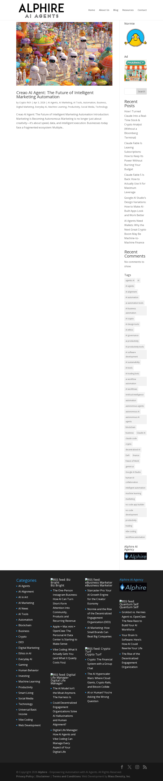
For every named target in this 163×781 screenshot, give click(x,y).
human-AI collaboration (132, 479)
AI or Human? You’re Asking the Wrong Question (99, 697)
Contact (142, 10)
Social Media (87, 106)
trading (129, 525)
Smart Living (25, 693)
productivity (131, 520)
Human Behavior (28, 670)
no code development (132, 512)
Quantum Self (129, 607)
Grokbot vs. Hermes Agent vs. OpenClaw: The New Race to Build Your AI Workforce (134, 620)
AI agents (130, 286)
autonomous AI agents (132, 419)
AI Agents (53, 102)
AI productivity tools (135, 346)
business (130, 432)
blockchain (130, 427)
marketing (130, 499)
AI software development (132, 354)
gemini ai (130, 466)
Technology (102, 106)
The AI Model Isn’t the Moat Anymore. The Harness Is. (64, 693)
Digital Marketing (25, 106)
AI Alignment (26, 591)
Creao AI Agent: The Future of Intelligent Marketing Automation (55, 95)
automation (131, 400)
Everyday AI (41, 106)
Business (101, 102)
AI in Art (23, 597)
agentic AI (130, 280)
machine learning (133, 493)
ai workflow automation (131, 381)
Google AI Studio (133, 472)
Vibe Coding (25, 719)
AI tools (129, 367)
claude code (131, 438)
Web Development (29, 725)
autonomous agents (135, 406)
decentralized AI (133, 449)
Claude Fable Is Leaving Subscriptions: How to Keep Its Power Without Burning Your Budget (133, 156)
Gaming (23, 664)
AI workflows (131, 389)
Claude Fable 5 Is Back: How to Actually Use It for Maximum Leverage (134, 183)
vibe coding (131, 531)
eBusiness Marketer (98, 585)
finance (136, 455)
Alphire (42, 772)
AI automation (132, 297)
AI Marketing (65, 102)
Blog (115, 10)
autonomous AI (132, 411)
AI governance (132, 335)
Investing (24, 676)
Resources (128, 10)
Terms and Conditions (67, 776)
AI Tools (77, 102)
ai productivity (132, 341)
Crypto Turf (93, 654)
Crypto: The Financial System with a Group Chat (99, 664)
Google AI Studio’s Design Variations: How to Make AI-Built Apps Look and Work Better (135, 206)
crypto (128, 444)
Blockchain (24, 625)
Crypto (22, 636)
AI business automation (131, 310)
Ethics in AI (24, 653)
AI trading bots (132, 373)
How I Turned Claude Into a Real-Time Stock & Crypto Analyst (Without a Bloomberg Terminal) (135, 124)
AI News (23, 608)
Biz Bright (57, 585)
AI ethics (129, 329)
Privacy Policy (25, 776)
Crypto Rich (25, 102)
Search (141, 91)
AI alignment (131, 291)
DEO (21, 642)
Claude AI (141, 432)
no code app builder (135, 504)
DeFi (128, 455)
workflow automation (135, 537)
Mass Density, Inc (119, 776)
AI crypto (130, 318)
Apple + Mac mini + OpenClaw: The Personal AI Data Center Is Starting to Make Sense (65, 635)
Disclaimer (43, 776)
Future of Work (132, 461)
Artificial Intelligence (135, 394)
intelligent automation (135, 487)
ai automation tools (134, 303)
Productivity (74, 106)
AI (138, 280)
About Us (104, 10)
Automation (89, 102)
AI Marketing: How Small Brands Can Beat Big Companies (99, 632)
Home (91, 10)
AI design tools (132, 324)
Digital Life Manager (58, 681)
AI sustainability (133, 362)
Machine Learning (57, 106)
